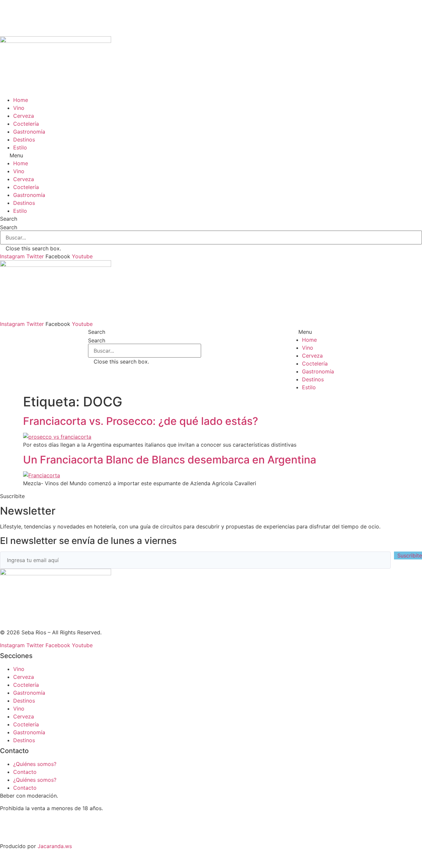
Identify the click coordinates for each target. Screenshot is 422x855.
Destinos (24, 139)
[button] (211, 155)
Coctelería (26, 123)
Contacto (25, 772)
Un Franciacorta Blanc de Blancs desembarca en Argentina (169, 459)
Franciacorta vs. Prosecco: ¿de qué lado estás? (140, 421)
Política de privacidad (27, 833)
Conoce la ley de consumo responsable (49, 821)
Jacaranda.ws (55, 846)
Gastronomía (29, 131)
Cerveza (23, 115)
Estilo (20, 147)
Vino (18, 108)
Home (20, 100)
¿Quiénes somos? (34, 764)
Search (8, 227)
